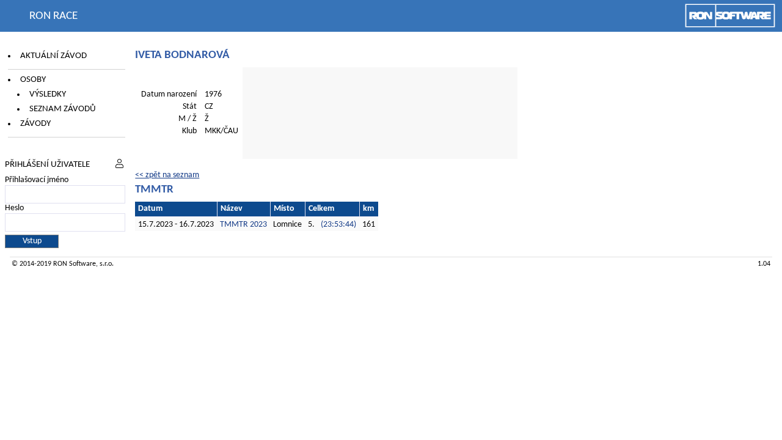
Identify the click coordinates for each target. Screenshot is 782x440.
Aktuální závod (53, 56)
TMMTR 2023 (243, 225)
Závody (35, 123)
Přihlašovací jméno (36, 180)
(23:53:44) (338, 225)
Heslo (14, 208)
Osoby (33, 79)
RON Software (74, 264)
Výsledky (47, 94)
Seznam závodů (62, 109)
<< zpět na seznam (167, 175)
